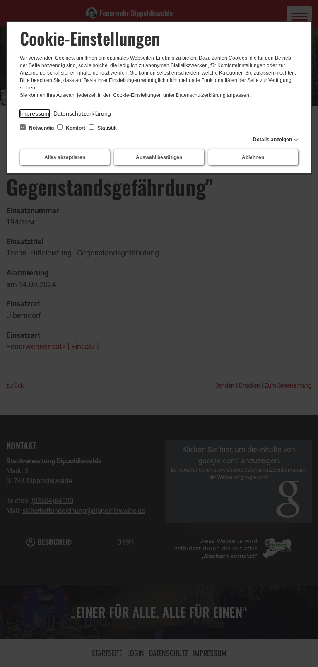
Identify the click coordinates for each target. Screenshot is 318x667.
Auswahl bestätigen (159, 157)
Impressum (34, 113)
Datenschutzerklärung (82, 113)
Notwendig (41, 128)
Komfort (76, 128)
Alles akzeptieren (64, 157)
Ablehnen (253, 157)
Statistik (106, 128)
